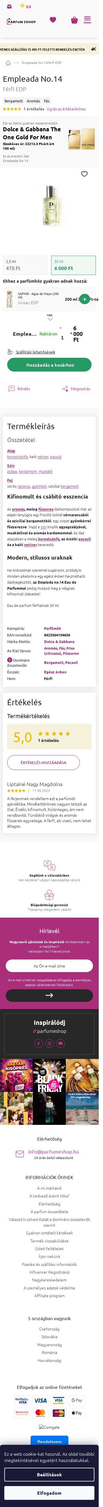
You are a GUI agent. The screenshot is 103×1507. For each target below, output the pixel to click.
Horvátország (49, 1360)
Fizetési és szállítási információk (49, 1264)
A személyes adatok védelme (49, 1288)
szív (44, 526)
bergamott (70, 486)
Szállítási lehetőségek (35, 351)
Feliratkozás (49, 995)
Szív (11, 465)
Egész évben (55, 671)
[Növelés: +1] (71, 334)
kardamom (28, 471)
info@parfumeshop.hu (53, 1154)
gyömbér (39, 486)
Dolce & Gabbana (59, 641)
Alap (11, 450)
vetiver (42, 456)
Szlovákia (49, 1336)
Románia (49, 1352)
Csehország (49, 1329)
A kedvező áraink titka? (49, 1196)
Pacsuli (71, 662)
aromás (18, 509)
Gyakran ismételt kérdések (49, 1233)
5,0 (28, 6)
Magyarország (49, 1344)
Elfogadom (49, 1493)
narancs (23, 486)
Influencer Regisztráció (49, 1272)
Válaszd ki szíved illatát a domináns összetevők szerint (49, 1222)
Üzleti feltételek (49, 1248)
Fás (62, 648)
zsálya (12, 471)
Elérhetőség (49, 1204)
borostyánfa (17, 456)
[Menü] (87, 20)
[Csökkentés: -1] (60, 327)
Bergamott (54, 662)
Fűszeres (71, 653)
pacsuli (56, 456)
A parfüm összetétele (49, 1211)
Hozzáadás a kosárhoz (50, 364)
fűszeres (46, 509)
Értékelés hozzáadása (43, 762)
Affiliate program (49, 1295)
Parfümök (52, 628)
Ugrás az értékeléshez (66, 109)
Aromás (50, 648)
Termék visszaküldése (49, 1241)
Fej (10, 480)
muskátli (45, 471)
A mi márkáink (49, 1188)
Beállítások (49, 1474)
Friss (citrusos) (59, 651)
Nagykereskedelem (49, 1280)
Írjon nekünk (49, 1256)
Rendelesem (49, 1441)
